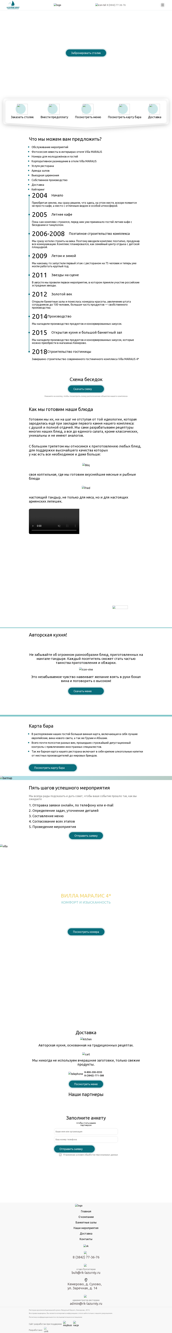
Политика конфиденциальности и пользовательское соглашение (55, 1317)
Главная (86, 1211)
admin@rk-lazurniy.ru (86, 1303)
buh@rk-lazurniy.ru (86, 1273)
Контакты (86, 1239)
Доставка (86, 1233)
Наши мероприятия (86, 1227)
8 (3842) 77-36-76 (86, 61)
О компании (86, 1216)
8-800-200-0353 (93, 1072)
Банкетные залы (86, 1222)
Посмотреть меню (86, 1084)
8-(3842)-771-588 (94, 1075)
